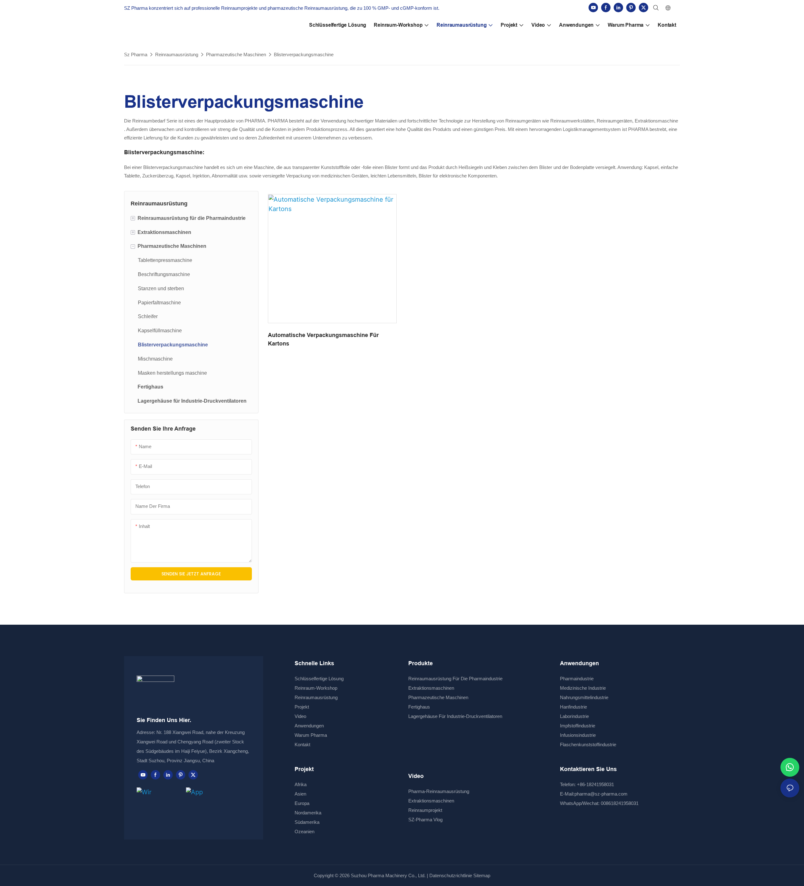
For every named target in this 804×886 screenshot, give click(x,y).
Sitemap (481, 875)
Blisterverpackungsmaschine (304, 54)
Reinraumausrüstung (176, 54)
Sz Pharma (135, 54)
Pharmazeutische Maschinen (236, 54)
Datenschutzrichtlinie (450, 875)
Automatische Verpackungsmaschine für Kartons (323, 339)
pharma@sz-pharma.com (600, 793)
